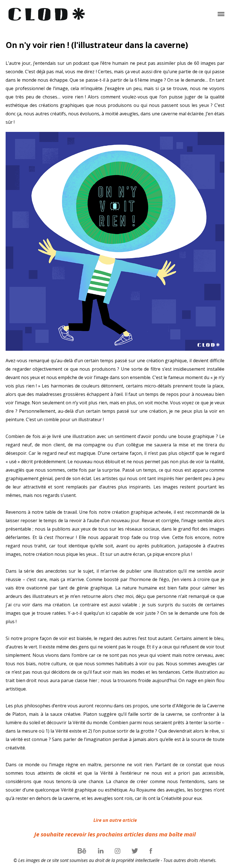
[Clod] (48, 14)
